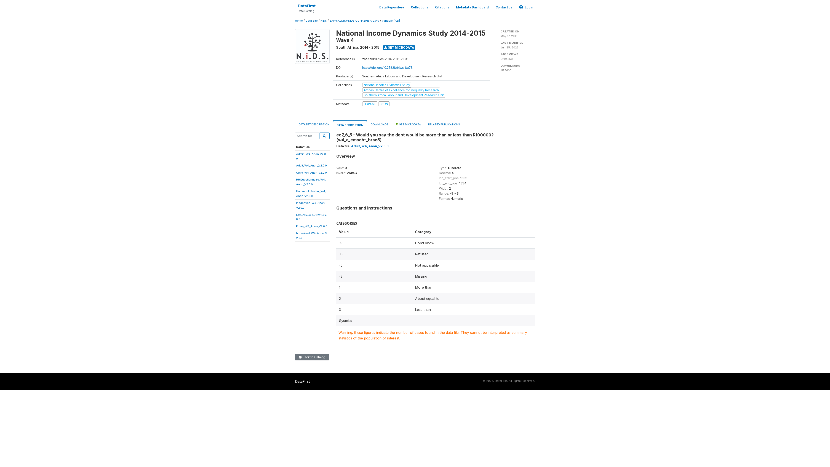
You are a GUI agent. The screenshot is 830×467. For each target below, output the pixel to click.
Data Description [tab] (350, 125)
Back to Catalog (313, 357)
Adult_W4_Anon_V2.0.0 (311, 165)
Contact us (504, 7)
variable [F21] (391, 20)
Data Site (312, 20)
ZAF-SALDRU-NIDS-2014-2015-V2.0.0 (354, 20)
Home (299, 20)
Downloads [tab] (379, 124)
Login (529, 7)
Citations (442, 7)
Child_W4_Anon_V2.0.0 (311, 172)
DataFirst (307, 6)
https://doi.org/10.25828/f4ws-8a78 (387, 67)
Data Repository (391, 7)
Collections (419, 7)
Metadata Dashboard (472, 7)
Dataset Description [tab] (314, 124)
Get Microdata (400, 47)
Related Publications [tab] (444, 124)
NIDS (324, 20)
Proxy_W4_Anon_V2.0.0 (311, 226)
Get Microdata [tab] (409, 124)
